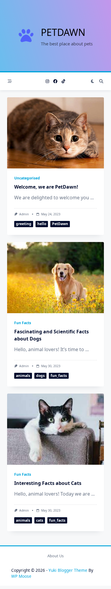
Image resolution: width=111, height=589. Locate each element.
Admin (24, 214)
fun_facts (59, 375)
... (92, 197)
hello (41, 223)
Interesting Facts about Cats (47, 483)
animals (23, 375)
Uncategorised (27, 178)
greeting (23, 223)
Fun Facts (22, 322)
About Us (55, 555)
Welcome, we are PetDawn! (46, 187)
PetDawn (63, 32)
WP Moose (21, 576)
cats (39, 520)
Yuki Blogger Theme (68, 570)
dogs (40, 375)
